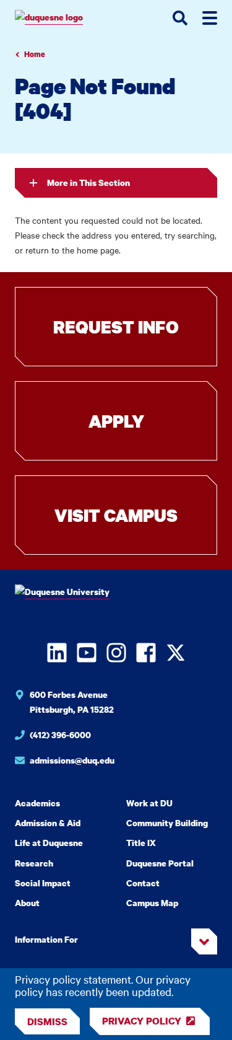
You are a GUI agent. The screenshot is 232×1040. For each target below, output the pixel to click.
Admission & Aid (47, 823)
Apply (116, 421)
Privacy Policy (141, 1021)
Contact (143, 883)
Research (34, 863)
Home (34, 54)
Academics (37, 803)
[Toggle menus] (209, 18)
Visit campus (116, 515)
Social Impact (43, 883)
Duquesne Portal (160, 863)
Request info (116, 326)
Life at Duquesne (49, 842)
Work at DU (149, 803)
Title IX (141, 842)
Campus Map (152, 903)
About (27, 903)
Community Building (167, 823)
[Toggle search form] (180, 18)
